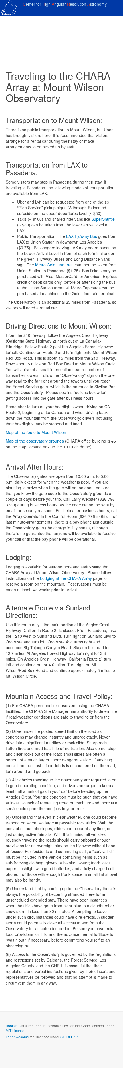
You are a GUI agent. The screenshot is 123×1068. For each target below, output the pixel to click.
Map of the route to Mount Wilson (36, 432)
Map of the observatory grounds (35, 441)
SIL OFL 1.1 (69, 1036)
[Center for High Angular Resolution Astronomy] (9, 8)
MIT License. (15, 1030)
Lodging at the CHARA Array (66, 578)
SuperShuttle (103, 219)
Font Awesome (17, 1036)
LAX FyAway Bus (81, 236)
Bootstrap (13, 1025)
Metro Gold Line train (54, 265)
